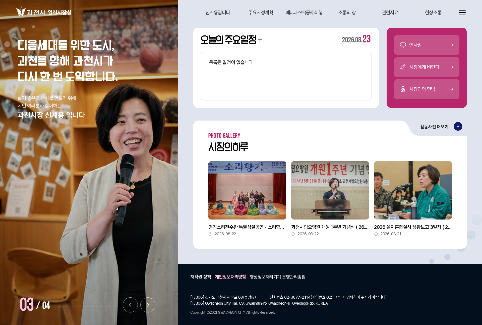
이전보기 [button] (130, 304)
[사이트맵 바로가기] (458, 12)
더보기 (260, 39)
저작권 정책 (200, 277)
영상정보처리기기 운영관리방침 (278, 277)
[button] (217, 12)
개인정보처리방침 (230, 277)
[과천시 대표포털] (30, 12)
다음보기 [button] (147, 304)
